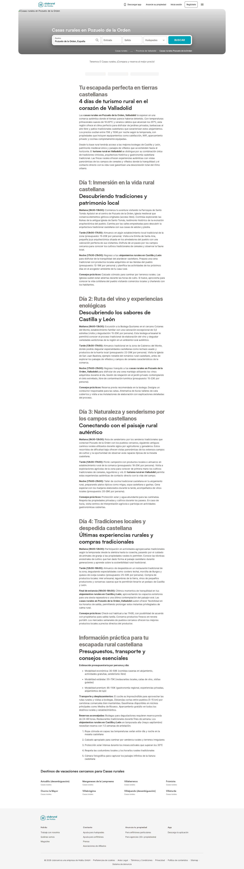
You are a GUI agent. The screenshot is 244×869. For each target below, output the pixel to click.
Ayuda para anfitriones (93, 837)
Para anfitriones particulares (138, 832)
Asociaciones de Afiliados (94, 846)
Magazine (45, 841)
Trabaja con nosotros (50, 832)
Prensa (86, 841)
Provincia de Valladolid (146, 51)
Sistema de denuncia (121, 864)
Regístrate (191, 4)
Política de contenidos (178, 860)
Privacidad (160, 860)
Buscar (179, 40)
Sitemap (194, 860)
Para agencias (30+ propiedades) (140, 837)
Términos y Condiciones (141, 860)
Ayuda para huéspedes (93, 832)
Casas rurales (121, 51)
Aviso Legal (123, 860)
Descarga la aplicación (178, 832)
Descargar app (134, 4)
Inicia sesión (176, 4)
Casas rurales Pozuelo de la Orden (175, 51)
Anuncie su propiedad (156, 4)
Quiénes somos (48, 837)
